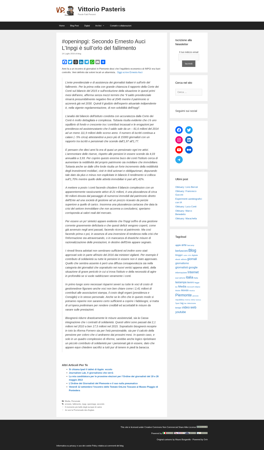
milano (197, 287)
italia (189, 277)
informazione (181, 273)
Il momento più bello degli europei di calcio (83, 407)
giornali (192, 259)
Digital (87, 25)
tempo (178, 307)
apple (178, 245)
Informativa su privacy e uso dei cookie (73, 446)
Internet (193, 272)
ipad (177, 278)
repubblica (179, 300)
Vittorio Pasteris (101, 9)
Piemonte (183, 295)
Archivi (98, 25)
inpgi (84, 404)
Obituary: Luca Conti (185, 206)
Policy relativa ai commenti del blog (107, 446)
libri (176, 287)
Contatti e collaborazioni (120, 25)
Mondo (185, 290)
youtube (180, 312)
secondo (100, 404)
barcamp (190, 245)
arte (184, 245)
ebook (177, 259)
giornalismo (182, 263)
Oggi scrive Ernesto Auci (130, 72)
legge (197, 282)
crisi (189, 255)
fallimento (77, 404)
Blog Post (74, 25)
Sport (177, 303)
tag (181, 303)
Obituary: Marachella (186, 218)
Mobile (177, 291)
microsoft (190, 287)
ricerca (187, 300)
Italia (196, 278)
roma (193, 300)
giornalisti (181, 267)
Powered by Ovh (200, 439)
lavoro (190, 282)
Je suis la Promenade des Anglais (79, 410)
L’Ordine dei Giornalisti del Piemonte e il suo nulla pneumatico (103, 383)
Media (67, 401)
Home (62, 25)
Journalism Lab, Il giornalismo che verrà (91, 373)
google (193, 267)
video (186, 307)
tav (185, 303)
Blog (192, 250)
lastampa (180, 282)
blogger (179, 255)
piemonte (196, 296)
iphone (182, 278)
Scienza (198, 300)
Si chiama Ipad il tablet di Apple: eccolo (90, 369)
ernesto (68, 404)
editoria (184, 259)
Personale (75, 401)
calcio (185, 255)
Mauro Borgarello (183, 439)
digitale (195, 255)
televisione (191, 303)
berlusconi (181, 250)
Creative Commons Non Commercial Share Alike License (170, 427)
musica (192, 291)
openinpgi (91, 404)
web (193, 307)
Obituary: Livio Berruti (186, 187)
